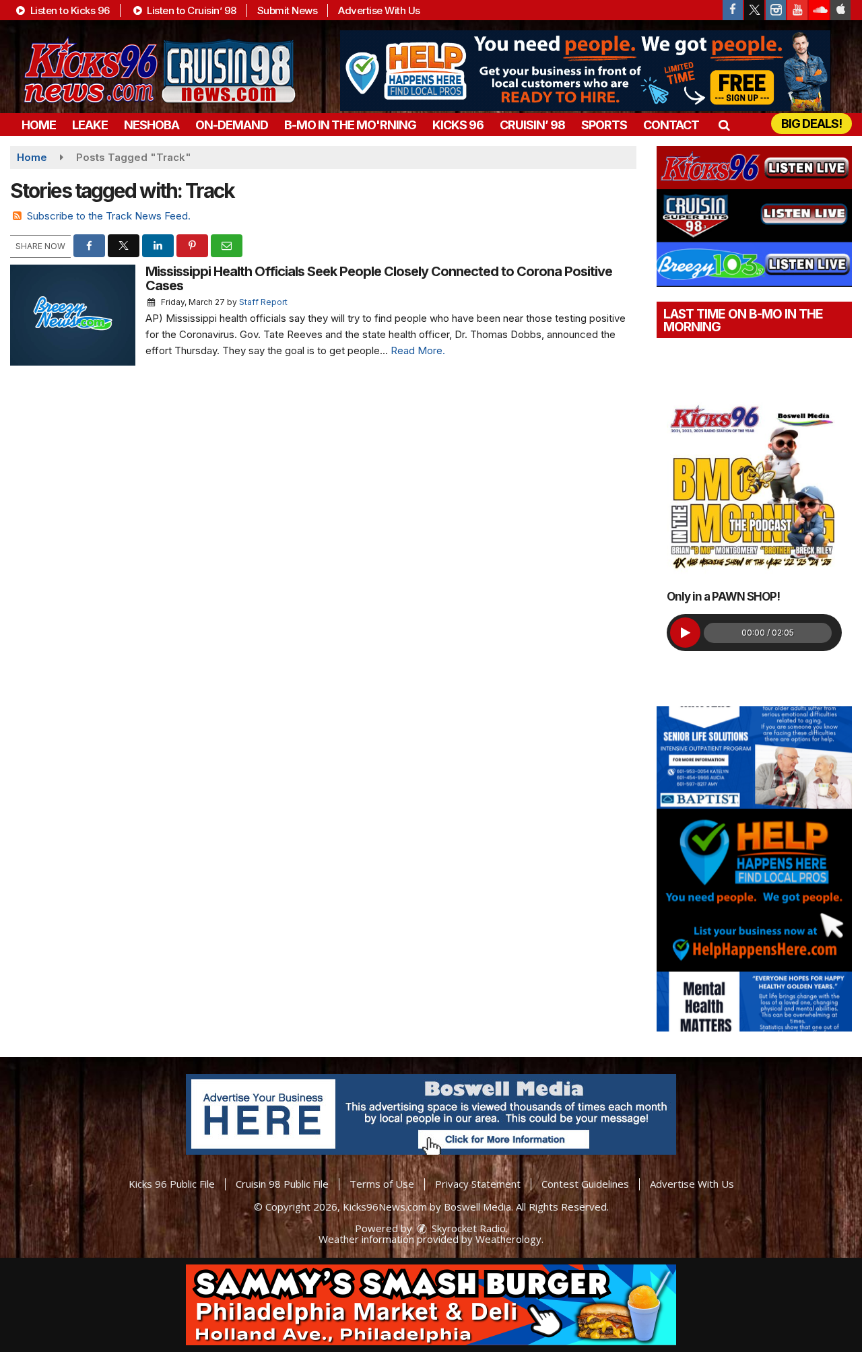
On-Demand (231, 125)
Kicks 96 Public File (172, 1183)
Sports (604, 125)
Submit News (287, 10)
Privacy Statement (478, 1183)
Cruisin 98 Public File (282, 1183)
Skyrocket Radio (467, 1228)
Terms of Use (382, 1183)
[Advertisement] (585, 70)
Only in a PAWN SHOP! (723, 596)
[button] (723, 125)
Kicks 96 (458, 125)
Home (39, 125)
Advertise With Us (379, 10)
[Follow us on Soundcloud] (819, 10)
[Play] (685, 632)
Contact (671, 125)
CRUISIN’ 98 (532, 125)
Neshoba (151, 125)
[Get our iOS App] (840, 10)
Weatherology (508, 1239)
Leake (90, 125)
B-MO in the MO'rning (350, 125)
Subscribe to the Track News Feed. (109, 215)
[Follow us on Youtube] (797, 10)
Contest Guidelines (585, 1183)
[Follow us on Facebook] (733, 10)
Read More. (418, 350)
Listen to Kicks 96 (69, 10)
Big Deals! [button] (811, 123)
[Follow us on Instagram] (776, 10)
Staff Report (263, 302)
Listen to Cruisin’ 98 (190, 10)
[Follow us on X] (754, 10)
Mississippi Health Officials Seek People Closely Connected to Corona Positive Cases (378, 278)
